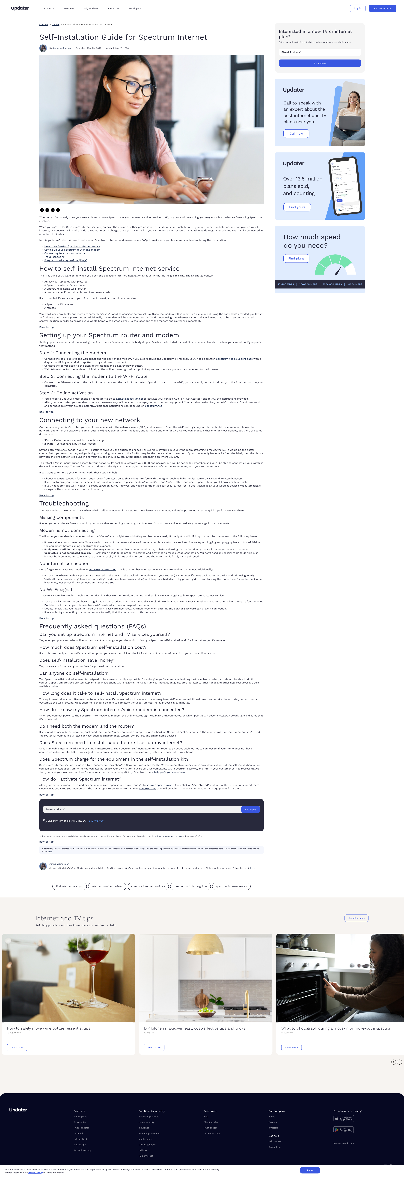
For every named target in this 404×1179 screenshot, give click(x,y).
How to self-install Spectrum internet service (72, 246)
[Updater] (20, 8)
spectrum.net (153, 405)
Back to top (46, 327)
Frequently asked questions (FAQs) (65, 260)
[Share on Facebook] (42, 210)
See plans (250, 809)
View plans (320, 63)
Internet (43, 24)
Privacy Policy (35, 1172)
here (50, 851)
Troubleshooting (54, 256)
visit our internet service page (168, 836)
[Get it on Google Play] (364, 1130)
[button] (51, 8)
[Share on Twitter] (47, 210)
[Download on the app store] (364, 1119)
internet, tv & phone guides (190, 886)
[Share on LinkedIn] (53, 210)
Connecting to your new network (64, 253)
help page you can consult (170, 772)
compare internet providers (148, 886)
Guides (55, 24)
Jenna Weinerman (62, 48)
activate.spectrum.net (129, 398)
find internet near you (69, 886)
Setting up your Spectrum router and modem (72, 249)
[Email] (58, 210)
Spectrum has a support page (234, 358)
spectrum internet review (231, 886)
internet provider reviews (107, 886)
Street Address (291, 52)
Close (310, 1170)
